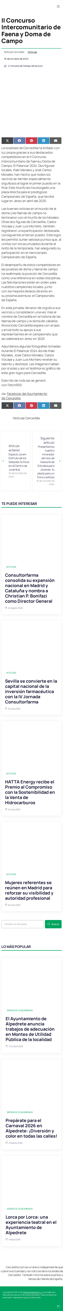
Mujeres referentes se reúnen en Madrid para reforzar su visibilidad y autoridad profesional (29, 890)
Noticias (32, 52)
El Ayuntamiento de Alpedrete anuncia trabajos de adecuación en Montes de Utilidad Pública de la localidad (30, 1029)
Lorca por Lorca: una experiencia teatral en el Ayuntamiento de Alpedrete (31, 1225)
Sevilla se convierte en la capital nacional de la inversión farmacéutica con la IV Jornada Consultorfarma (31, 691)
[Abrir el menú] (58, 6)
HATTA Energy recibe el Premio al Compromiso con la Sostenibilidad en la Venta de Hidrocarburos (30, 792)
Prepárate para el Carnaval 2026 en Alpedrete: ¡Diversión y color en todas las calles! (31, 1128)
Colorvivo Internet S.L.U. (33, 1292)
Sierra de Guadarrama (20, 1010)
